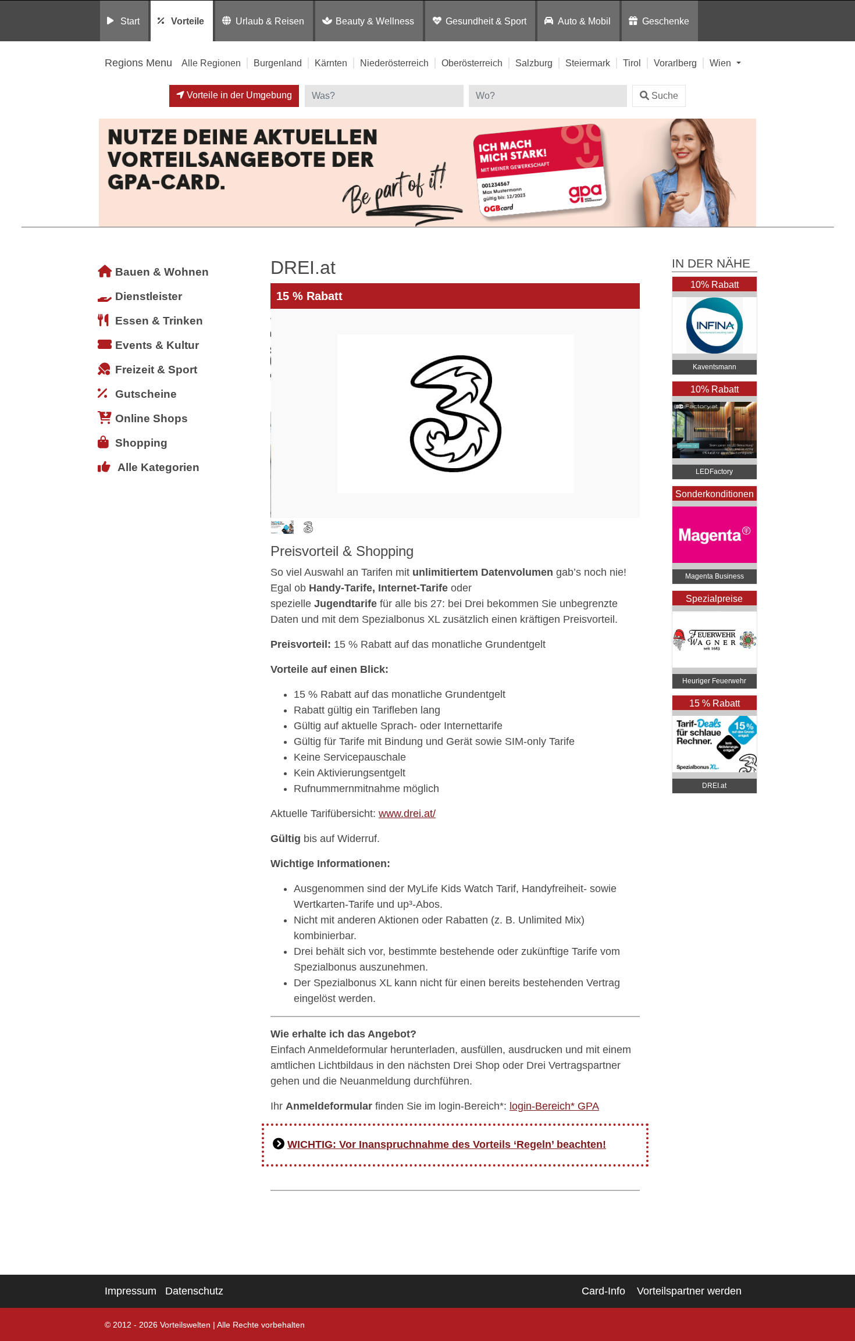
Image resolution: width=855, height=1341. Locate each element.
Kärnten (331, 63)
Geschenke (665, 21)
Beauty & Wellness (375, 21)
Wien (721, 63)
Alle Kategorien (158, 467)
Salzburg (534, 63)
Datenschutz (194, 1291)
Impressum (130, 1291)
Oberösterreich (472, 63)
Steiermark (587, 63)
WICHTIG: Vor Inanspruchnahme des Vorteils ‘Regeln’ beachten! (446, 1144)
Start (130, 21)
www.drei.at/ (407, 813)
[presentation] (281, 413)
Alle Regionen (211, 63)
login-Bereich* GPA (554, 1106)
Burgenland (278, 63)
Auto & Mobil (584, 21)
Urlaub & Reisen (270, 21)
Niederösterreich (394, 63)
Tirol (632, 63)
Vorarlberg (675, 63)
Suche (664, 96)
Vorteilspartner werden (689, 1291)
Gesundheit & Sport (486, 21)
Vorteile (187, 21)
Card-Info (603, 1291)
